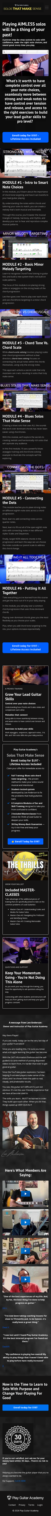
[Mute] (41, 74)
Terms (31, 1505)
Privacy (22, 1505)
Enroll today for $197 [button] (25, 1407)
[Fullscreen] (46, 74)
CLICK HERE (20, 1481)
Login (40, 1505)
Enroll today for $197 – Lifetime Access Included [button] (25, 137)
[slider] (25, 74)
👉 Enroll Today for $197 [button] (25, 841)
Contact (12, 1505)
